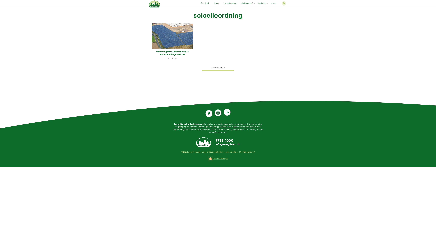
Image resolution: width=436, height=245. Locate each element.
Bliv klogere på (247, 3)
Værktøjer (262, 3)
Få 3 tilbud (204, 3)
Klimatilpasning (229, 3)
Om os (273, 3)
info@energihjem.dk (228, 144)
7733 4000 (224, 140)
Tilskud (216, 3)
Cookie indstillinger (220, 158)
